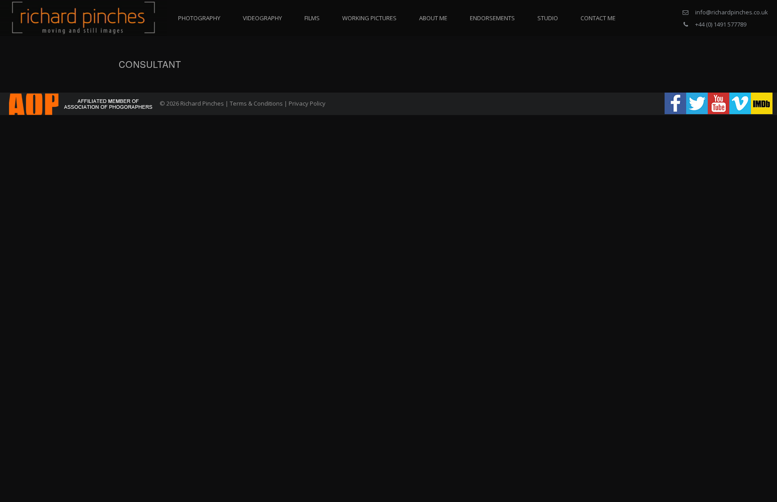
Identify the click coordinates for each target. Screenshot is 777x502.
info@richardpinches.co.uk (731, 12)
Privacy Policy (307, 103)
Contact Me (598, 18)
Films (312, 18)
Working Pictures (369, 18)
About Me (433, 18)
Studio (547, 18)
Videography (262, 18)
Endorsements (492, 18)
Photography (199, 18)
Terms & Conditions (256, 103)
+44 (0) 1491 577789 (720, 24)
